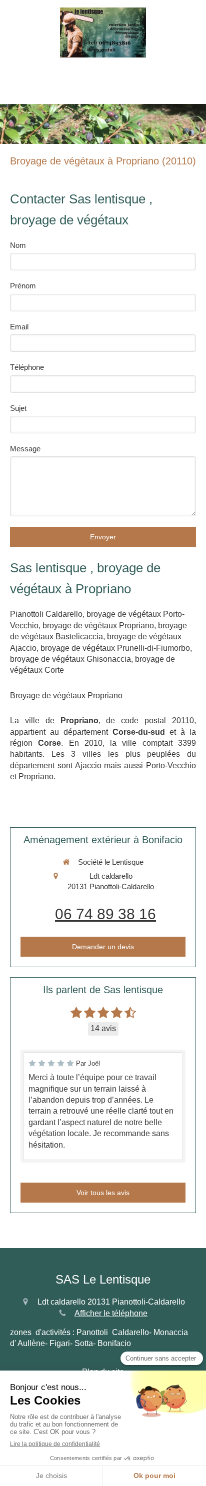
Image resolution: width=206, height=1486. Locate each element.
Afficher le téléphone (111, 1313)
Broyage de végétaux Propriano (66, 695)
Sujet (18, 408)
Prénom (23, 285)
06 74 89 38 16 (105, 914)
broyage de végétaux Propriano (98, 625)
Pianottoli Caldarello (46, 614)
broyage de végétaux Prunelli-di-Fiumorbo (115, 648)
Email (19, 326)
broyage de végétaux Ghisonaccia (70, 659)
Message (25, 448)
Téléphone (27, 367)
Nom (18, 245)
